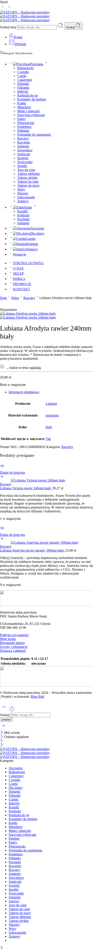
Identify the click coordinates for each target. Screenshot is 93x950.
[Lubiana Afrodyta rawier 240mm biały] (28, 313)
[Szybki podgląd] (2, 468)
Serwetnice (24, 150)
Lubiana (51, 403)
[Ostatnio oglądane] (12, 710)
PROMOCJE (22, 284)
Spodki (22, 166)
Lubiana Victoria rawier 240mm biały (26, 488)
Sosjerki (22, 158)
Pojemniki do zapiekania (34, 134)
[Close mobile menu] (1, 745)
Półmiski (23, 130)
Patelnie (32, 244)
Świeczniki (24, 162)
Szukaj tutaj (8, 27)
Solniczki (23, 154)
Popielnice (24, 127)
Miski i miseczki (28, 111)
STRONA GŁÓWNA (28, 263)
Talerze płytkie (27, 177)
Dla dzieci (37, 233)
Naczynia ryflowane (31, 115)
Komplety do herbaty (31, 99)
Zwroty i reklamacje (13, 647)
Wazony (23, 193)
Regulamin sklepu (12, 643)
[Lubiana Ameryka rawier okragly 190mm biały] (46, 543)
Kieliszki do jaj (27, 95)
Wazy (21, 189)
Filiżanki (23, 87)
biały (49, 427)
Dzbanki (23, 83)
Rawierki (23, 142)
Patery (21, 119)
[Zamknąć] (2, 732)
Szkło (28, 207)
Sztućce (32, 249)
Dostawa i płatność (13, 650)
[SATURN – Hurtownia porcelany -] (25, 16)
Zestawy (23, 201)
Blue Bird (37, 696)
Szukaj (70, 27)
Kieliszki (23, 215)
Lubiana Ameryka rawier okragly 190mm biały (32, 550)
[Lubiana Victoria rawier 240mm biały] (46, 480)
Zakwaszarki (26, 197)
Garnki (30, 239)
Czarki (21, 76)
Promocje (19, 254)
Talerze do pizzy (28, 185)
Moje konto (8, 639)
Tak (48, 439)
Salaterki (23, 146)
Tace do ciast (26, 170)
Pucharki (23, 219)
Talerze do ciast (27, 181)
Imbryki (22, 91)
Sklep (15, 298)
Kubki (21, 103)
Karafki (22, 211)
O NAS (18, 268)
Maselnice (24, 107)
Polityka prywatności (14, 635)
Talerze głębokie (28, 174)
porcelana (52, 415)
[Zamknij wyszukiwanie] (4, 728)
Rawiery (23, 138)
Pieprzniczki (25, 123)
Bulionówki (25, 68)
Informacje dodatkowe (24, 392)
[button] (46, 474)
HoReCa (19, 279)
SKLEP (18, 273)
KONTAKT (21, 289)
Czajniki (23, 72)
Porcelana (36, 64)
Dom (3, 298)
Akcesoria (37, 228)
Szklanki (23, 223)
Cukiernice (24, 80)
